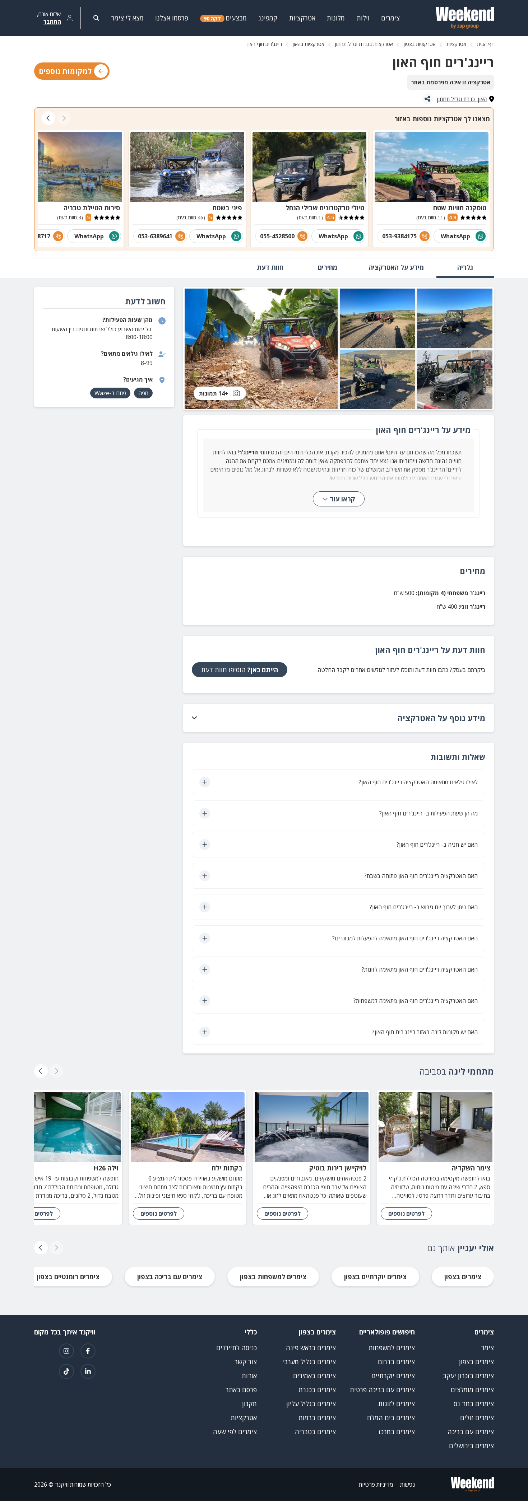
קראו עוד (342, 499)
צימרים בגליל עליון (311, 1403)
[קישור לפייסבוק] (88, 1351)
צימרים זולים (477, 1417)
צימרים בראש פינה (311, 1347)
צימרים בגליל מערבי (309, 1361)
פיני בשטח (227, 208)
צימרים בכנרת (317, 1389)
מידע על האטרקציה (396, 267)
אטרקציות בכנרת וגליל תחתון (364, 44)
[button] (338, 717)
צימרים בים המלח (391, 1417)
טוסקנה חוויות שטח (459, 208)
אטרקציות (456, 44)
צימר (487, 1347)
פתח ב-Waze (110, 393)
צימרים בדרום (396, 1361)
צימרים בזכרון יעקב (468, 1375)
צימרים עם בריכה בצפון (169, 1276)
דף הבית (485, 44)
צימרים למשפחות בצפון (273, 1276)
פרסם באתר (241, 1389)
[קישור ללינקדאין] (88, 1371)
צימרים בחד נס (474, 1403)
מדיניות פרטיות (376, 1484)
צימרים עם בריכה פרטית (382, 1389)
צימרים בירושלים (471, 1445)
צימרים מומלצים (472, 1389)
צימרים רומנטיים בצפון (68, 1276)
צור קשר (246, 1361)
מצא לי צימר (127, 18)
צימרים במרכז (397, 1431)
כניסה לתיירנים (236, 1347)
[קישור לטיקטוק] (66, 1371)
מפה (143, 393)
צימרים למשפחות (392, 1347)
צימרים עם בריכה (471, 1431)
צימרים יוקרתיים (393, 1375)
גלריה (465, 267)
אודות (249, 1375)
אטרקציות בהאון (308, 44)
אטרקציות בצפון (420, 44)
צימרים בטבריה (315, 1431)
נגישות (407, 1484)
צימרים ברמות (317, 1417)
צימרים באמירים (314, 1375)
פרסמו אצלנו (171, 18)
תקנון (249, 1403)
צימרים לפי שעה (235, 1431)
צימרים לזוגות (396, 1403)
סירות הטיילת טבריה (92, 208)
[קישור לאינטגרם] (66, 1351)
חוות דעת (270, 267)
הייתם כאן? (239, 669)
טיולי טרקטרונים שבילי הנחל (325, 208)
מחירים (327, 267)
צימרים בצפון (462, 1276)
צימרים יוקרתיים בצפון (375, 1276)
